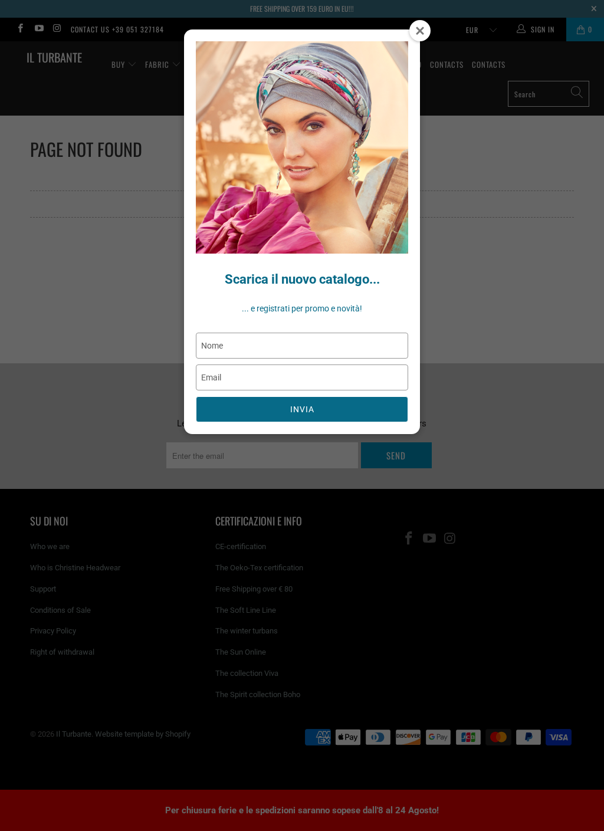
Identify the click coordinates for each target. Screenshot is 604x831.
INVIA (302, 409)
